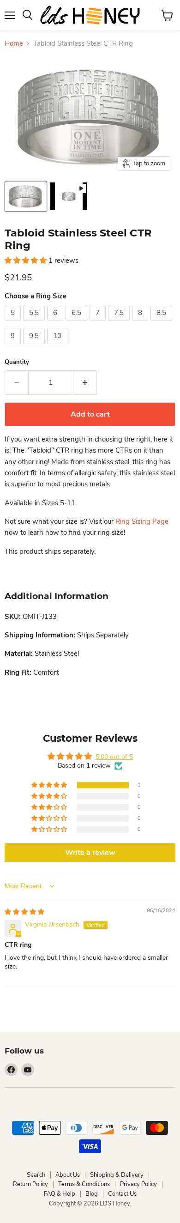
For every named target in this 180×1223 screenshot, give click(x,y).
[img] (24, 912)
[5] (14, 323)
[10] (58, 346)
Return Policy (30, 1184)
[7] (99, 323)
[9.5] (35, 346)
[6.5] (78, 323)
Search (36, 1175)
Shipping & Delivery (117, 1175)
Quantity (17, 362)
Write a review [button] (90, 853)
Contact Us (122, 1194)
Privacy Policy (138, 1184)
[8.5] (162, 323)
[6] (56, 323)
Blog (91, 1194)
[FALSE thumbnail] (26, 196)
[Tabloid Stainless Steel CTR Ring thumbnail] (68, 196)
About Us (67, 1175)
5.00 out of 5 (114, 756)
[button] (26, 260)
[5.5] (35, 323)
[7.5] (120, 323)
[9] (14, 346)
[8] (141, 323)
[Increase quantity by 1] (85, 382)
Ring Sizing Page (141, 521)
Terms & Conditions (84, 1184)
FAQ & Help (59, 1194)
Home (14, 44)
